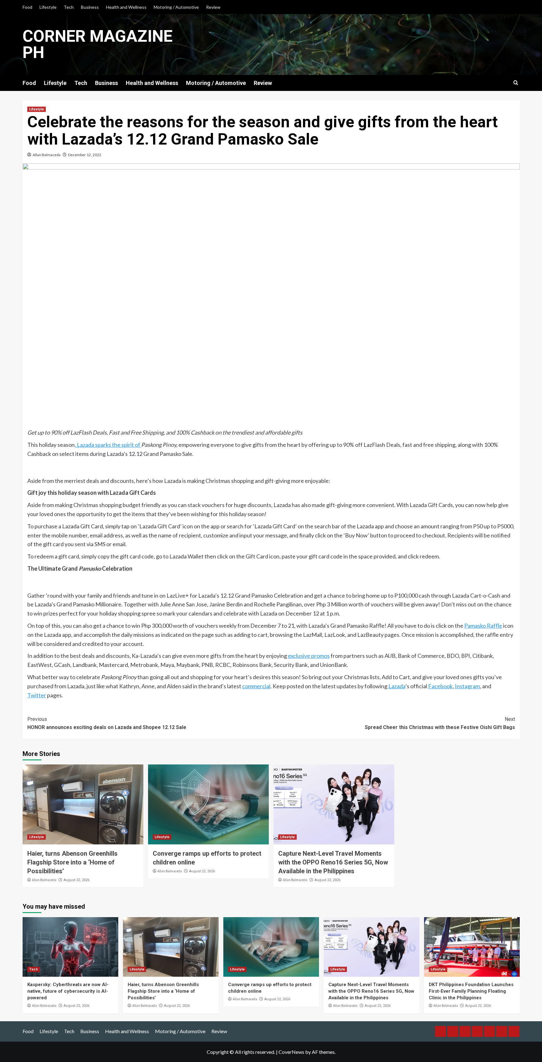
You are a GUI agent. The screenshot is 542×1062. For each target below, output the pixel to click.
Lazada (396, 686)
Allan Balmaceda (47, 154)
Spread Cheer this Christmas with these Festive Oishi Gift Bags (440, 723)
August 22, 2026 (76, 880)
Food (27, 7)
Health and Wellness (126, 7)
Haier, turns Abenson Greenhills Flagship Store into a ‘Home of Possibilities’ (72, 862)
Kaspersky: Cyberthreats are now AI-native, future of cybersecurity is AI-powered (68, 991)
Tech (69, 7)
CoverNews (291, 1052)
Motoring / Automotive (176, 7)
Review (213, 7)
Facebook (440, 686)
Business (90, 7)
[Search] (516, 82)
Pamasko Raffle (483, 625)
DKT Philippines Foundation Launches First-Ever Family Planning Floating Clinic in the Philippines (471, 991)
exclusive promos (309, 655)
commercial (256, 686)
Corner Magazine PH (98, 44)
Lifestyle (48, 7)
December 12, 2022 (84, 154)
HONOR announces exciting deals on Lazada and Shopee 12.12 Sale (106, 723)
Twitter (36, 695)
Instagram (467, 686)
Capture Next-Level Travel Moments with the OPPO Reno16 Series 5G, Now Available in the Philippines (333, 862)
